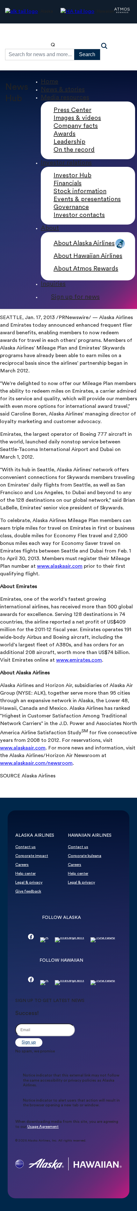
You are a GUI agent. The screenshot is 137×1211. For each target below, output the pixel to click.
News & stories (63, 90)
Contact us (25, 847)
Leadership (69, 142)
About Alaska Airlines (84, 243)
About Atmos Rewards (86, 269)
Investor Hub (72, 176)
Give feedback (28, 892)
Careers (22, 865)
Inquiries (53, 284)
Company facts (76, 126)
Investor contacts (79, 215)
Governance (71, 207)
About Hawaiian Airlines (88, 256)
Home (49, 82)
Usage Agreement (43, 1127)
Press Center (72, 110)
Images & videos (77, 118)
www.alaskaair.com (60, 566)
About (50, 228)
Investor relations (66, 163)
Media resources (65, 98)
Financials (68, 183)
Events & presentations (87, 199)
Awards (65, 134)
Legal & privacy (28, 883)
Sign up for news (75, 297)
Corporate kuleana (84, 856)
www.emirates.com (79, 660)
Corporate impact (31, 856)
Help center (25, 874)
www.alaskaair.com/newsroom (36, 763)
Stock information (80, 191)
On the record (74, 150)
